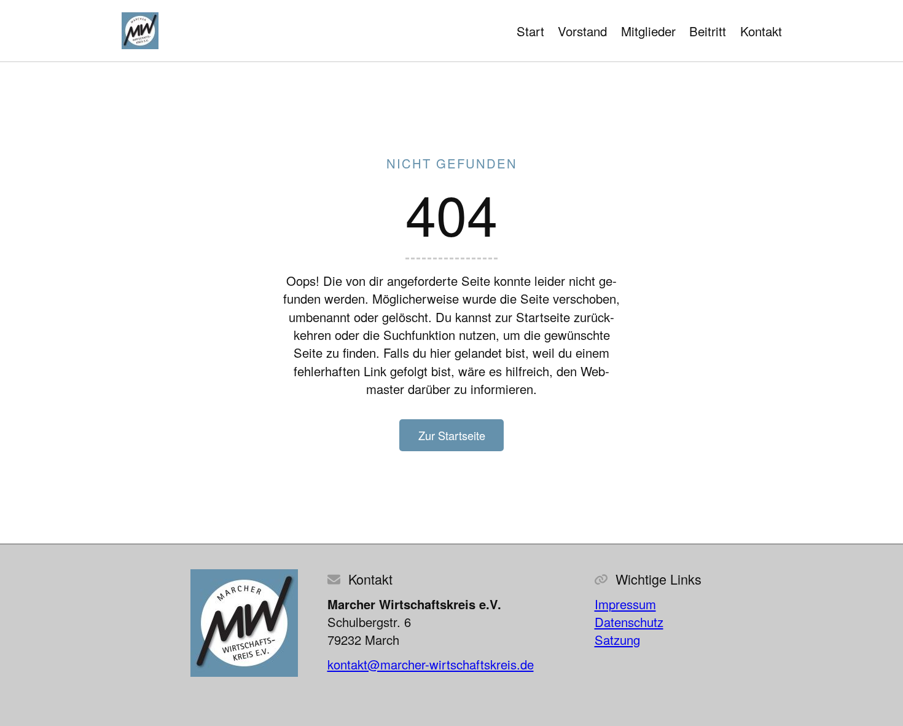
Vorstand (582, 31)
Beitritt (707, 31)
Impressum (625, 604)
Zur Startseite (451, 435)
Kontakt (761, 31)
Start (530, 31)
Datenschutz (629, 622)
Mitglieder (648, 31)
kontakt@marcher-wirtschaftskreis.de (430, 664)
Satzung (617, 640)
